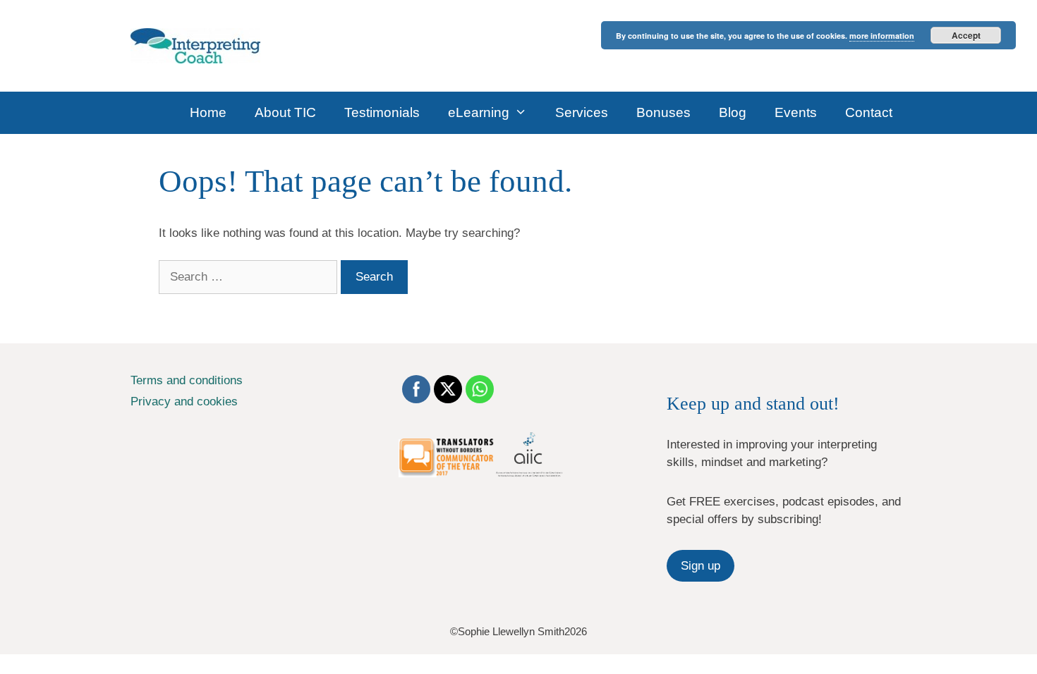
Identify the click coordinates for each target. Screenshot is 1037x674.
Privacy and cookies (184, 401)
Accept (966, 35)
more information (881, 35)
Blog (732, 112)
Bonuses (663, 112)
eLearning (478, 112)
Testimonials (382, 112)
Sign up (700, 565)
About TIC (285, 112)
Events (796, 112)
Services (581, 112)
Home (208, 112)
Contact (868, 112)
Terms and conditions (187, 380)
